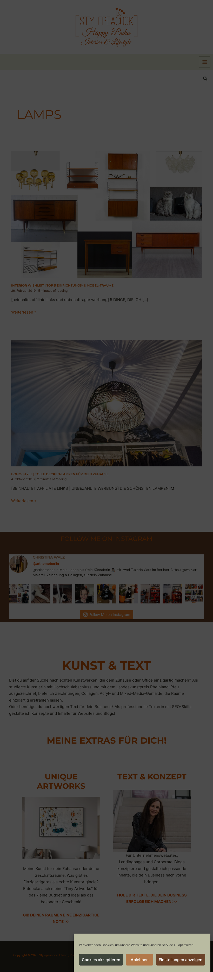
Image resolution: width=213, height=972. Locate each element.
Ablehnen (140, 959)
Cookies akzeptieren (101, 959)
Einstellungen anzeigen (180, 959)
